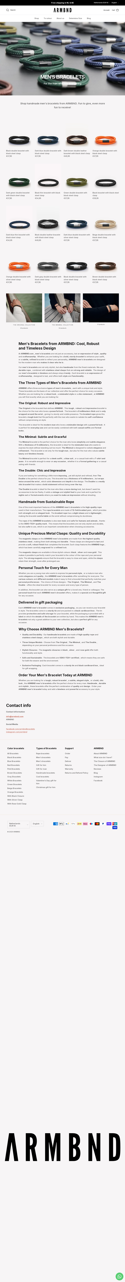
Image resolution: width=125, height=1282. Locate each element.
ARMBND (16, 832)
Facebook (98, 780)
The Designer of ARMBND (105, 765)
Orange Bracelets (15, 792)
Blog (89, 18)
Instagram (98, 776)
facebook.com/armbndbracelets (20, 729)
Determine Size (75, 18)
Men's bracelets (43, 757)
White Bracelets (14, 780)
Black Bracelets (14, 757)
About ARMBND (100, 753)
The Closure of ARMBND (104, 761)
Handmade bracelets (45, 773)
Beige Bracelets (14, 788)
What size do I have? (103, 757)
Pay (66, 757)
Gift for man (41, 769)
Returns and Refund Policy (76, 773)
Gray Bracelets (14, 776)
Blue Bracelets (13, 761)
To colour (48, 18)
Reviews (97, 769)
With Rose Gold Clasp (16, 804)
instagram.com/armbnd (16, 732)
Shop (36, 18)
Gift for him (41, 765)
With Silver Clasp (14, 800)
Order (67, 753)
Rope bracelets (42, 753)
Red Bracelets (13, 765)
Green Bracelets (14, 784)
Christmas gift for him (45, 787)
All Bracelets (12, 753)
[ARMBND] (62, 10)
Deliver (68, 761)
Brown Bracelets (14, 773)
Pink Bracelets (13, 769)
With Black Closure (15, 796)
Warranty (69, 769)
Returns (68, 765)
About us (60, 18)
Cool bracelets (42, 776)
